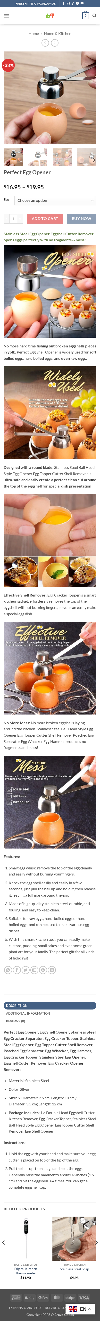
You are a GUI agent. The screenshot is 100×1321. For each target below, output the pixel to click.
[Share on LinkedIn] (52, 970)
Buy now (81, 218)
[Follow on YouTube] (82, 3)
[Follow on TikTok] (72, 3)
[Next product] (45, 43)
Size (6, 200)
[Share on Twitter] (26, 970)
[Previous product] (54, 43)
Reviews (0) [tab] (15, 1021)
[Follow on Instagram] (68, 3)
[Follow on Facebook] (63, 3)
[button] (6, 16)
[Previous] (11, 98)
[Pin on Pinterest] (43, 970)
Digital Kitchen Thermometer (25, 1271)
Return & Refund (59, 1307)
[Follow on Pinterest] (77, 3)
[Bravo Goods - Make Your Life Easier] (50, 15)
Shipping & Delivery (25, 1307)
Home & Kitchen (57, 33)
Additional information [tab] (28, 1013)
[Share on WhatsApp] (8, 970)
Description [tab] (17, 1006)
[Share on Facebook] (17, 970)
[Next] (88, 98)
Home (34, 33)
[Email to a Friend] (34, 970)
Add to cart (45, 218)
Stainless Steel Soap (74, 1269)
